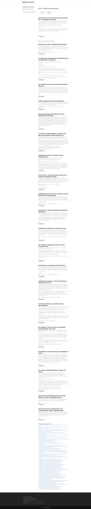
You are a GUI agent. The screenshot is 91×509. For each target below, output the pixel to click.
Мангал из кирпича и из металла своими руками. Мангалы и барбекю (50, 463)
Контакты (24, 498)
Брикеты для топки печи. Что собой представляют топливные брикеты (50, 429)
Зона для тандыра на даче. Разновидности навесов (47, 482)
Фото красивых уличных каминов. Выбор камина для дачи (53, 85)
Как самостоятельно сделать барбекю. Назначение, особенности (50, 448)
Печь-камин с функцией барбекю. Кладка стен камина (52, 371)
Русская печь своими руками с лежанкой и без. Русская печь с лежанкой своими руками (53, 469)
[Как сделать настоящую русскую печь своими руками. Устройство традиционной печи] (53, 402)
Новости (63, 2)
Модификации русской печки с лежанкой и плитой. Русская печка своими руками (53, 194)
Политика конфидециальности (28, 499)
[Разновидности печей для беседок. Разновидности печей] (53, 364)
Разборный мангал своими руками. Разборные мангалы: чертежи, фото (51, 460)
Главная (60, 2)
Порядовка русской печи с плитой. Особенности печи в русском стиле (52, 282)
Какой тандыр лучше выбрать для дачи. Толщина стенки (48, 471)
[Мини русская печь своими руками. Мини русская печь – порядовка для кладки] (53, 26)
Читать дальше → (41, 36)
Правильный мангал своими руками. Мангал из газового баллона (50, 466)
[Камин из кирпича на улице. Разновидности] (53, 107)
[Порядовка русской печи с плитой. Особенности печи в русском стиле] (53, 297)
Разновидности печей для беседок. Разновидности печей (53, 352)
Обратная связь (26, 502)
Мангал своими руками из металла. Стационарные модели (48, 462)
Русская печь (43, 12)
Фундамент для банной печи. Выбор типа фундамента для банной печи (51, 455)
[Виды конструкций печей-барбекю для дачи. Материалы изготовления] (53, 127)
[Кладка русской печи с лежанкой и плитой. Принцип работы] (53, 161)
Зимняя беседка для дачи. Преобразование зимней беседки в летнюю (50, 445)
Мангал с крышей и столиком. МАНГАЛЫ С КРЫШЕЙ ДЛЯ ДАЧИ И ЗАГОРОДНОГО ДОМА (53, 480)
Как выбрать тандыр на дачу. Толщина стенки (46, 454)
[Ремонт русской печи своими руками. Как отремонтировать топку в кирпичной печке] (53, 418)
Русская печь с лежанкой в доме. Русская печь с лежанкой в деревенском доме (52, 175)
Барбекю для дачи (28, 2)
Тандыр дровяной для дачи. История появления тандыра (48, 449)
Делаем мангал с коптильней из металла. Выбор (47, 442)
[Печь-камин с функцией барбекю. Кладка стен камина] (53, 388)
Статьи (67, 2)
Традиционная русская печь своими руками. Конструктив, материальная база (52, 461)
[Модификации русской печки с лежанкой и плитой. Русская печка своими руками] (53, 204)
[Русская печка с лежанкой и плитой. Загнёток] (53, 275)
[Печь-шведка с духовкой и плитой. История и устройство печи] (53, 259)
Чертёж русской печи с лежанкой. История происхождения (50, 304)
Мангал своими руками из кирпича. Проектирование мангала (49, 472)
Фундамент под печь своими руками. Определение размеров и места (50, 470)
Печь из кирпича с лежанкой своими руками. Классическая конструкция (51, 467)
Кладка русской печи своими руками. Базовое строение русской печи (50, 465)
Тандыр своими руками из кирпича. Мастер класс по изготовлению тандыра (51, 481)
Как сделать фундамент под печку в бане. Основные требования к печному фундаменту (53, 438)
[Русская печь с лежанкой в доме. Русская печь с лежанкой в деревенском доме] (53, 184)
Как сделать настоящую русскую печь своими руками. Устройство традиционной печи (52, 396)
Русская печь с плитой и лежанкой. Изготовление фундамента (52, 211)
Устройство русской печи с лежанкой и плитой (52, 228)
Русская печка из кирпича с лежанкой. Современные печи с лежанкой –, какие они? (52, 475)
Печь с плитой (49, 12)
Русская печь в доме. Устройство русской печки (52, 44)
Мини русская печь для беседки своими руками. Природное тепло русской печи (52, 477)
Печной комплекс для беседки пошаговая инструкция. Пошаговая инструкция (52, 464)
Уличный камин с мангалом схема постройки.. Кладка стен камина (50, 468)
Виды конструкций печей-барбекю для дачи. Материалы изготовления (51, 114)
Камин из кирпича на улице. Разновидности (51, 101)
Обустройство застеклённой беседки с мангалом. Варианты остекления (51, 486)
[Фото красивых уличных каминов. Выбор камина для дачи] (53, 94)
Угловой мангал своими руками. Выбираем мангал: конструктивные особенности (53, 59)
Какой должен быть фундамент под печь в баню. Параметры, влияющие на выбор (52, 450)
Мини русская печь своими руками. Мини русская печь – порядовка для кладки (53, 18)
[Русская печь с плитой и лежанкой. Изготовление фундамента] (53, 222)
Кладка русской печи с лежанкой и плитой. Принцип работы (51, 156)
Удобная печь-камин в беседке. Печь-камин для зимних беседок (49, 487)
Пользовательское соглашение (32, 498)
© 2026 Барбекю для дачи (27, 496)
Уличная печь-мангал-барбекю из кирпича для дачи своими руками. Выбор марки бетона (52, 134)
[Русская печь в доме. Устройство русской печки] (53, 52)
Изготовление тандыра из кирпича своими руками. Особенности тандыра (51, 483)
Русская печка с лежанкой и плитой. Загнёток (51, 265)
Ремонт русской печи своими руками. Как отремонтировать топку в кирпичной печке (51, 409)
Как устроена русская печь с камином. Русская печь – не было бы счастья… (51, 478)
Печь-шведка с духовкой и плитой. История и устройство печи (51, 245)
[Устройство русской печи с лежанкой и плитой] (53, 238)
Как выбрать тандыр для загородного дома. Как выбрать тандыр (50, 476)
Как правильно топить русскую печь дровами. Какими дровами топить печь (52, 328)
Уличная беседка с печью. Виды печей (45, 479)
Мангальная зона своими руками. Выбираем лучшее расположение (50, 488)
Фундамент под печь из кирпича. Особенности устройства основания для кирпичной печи (54, 453)
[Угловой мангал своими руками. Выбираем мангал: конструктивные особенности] (53, 62)
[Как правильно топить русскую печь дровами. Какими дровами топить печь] (53, 344)
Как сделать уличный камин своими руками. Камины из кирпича (49, 459)
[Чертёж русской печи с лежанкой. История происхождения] (53, 321)
